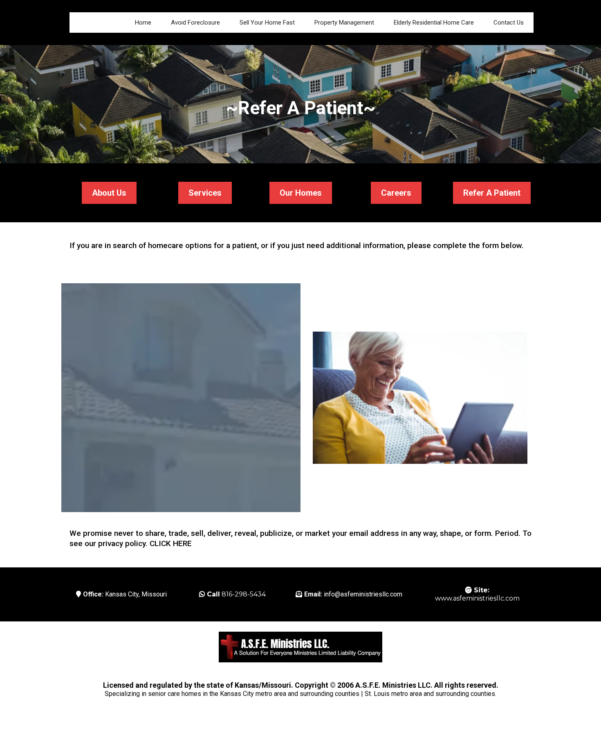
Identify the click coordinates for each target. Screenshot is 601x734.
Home (143, 22)
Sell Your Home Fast (267, 22)
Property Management (344, 22)
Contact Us (508, 22)
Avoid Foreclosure (195, 22)
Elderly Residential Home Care (434, 22)
